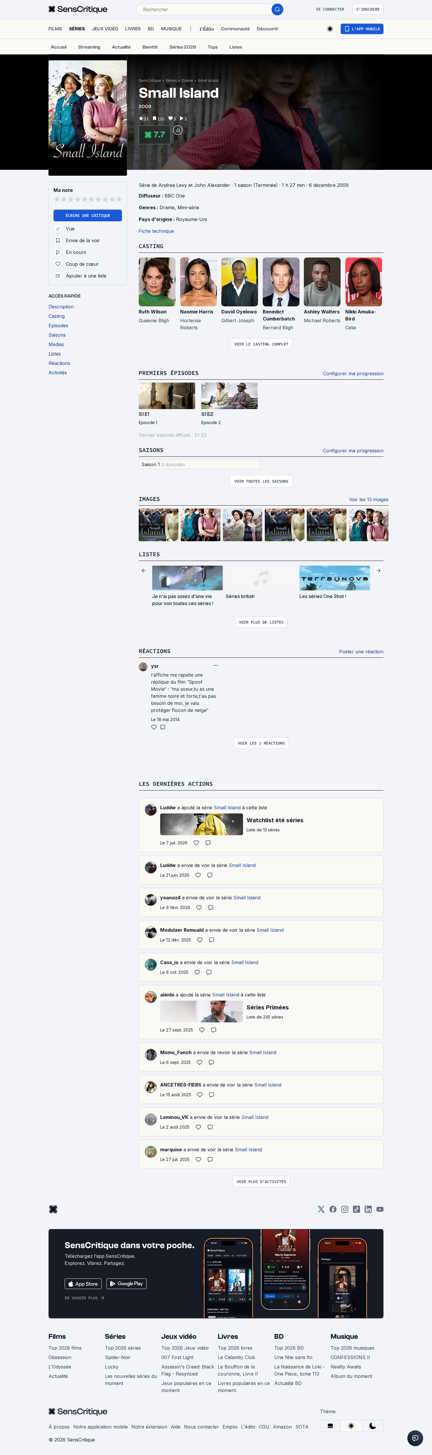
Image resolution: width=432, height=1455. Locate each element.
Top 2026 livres (235, 1348)
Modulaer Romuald (182, 930)
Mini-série (188, 207)
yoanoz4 (170, 898)
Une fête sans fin (293, 1357)
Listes (149, 554)
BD (279, 1337)
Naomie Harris (196, 312)
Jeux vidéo (179, 1337)
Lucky (111, 1367)
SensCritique (150, 80)
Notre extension (149, 1427)
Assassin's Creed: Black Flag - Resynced (187, 1370)
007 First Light (177, 1357)
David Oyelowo (239, 312)
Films (57, 1337)
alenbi (167, 995)
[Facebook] (332, 1211)
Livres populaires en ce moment (244, 1386)
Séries (171, 80)
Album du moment (351, 1376)
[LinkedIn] (368, 1211)
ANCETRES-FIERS (180, 1085)
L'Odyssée (59, 1367)
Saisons (151, 450)
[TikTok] (356, 1211)
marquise (171, 1149)
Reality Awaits (346, 1367)
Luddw (168, 807)
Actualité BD (288, 1383)
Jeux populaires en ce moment (186, 1386)
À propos (59, 1427)
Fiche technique (156, 231)
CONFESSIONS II (350, 1357)
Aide (175, 1427)
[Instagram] (344, 1211)
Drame (187, 80)
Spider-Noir (118, 1357)
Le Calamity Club (236, 1357)
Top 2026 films (65, 1348)
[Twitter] (321, 1211)
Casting (151, 246)
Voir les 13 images (369, 499)
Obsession (59, 1357)
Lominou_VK (174, 1117)
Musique (344, 1337)
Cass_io (169, 962)
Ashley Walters (322, 312)
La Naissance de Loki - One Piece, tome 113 (299, 1370)
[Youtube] (380, 1211)
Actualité (58, 1376)
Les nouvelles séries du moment (131, 1379)
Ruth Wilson (153, 312)
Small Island (208, 80)
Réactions (154, 651)
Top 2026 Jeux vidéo (185, 1348)
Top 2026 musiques (352, 1348)
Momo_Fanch (176, 1052)
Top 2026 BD (289, 1348)
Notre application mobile (100, 1427)
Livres (228, 1337)
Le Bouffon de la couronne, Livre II (238, 1370)
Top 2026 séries (123, 1348)
